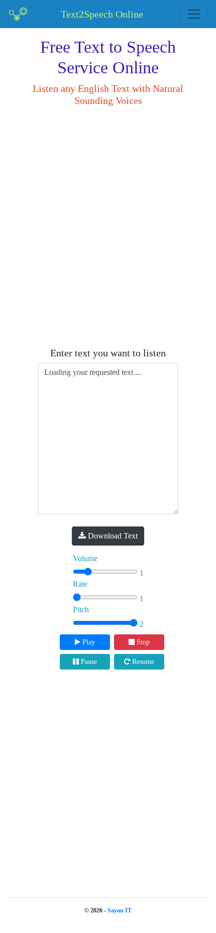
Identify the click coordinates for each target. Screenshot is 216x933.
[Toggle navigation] (194, 14)
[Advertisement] (108, 227)
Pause (88, 661)
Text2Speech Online (102, 14)
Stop (142, 642)
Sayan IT (119, 910)
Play (87, 642)
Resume (142, 661)
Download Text (112, 535)
